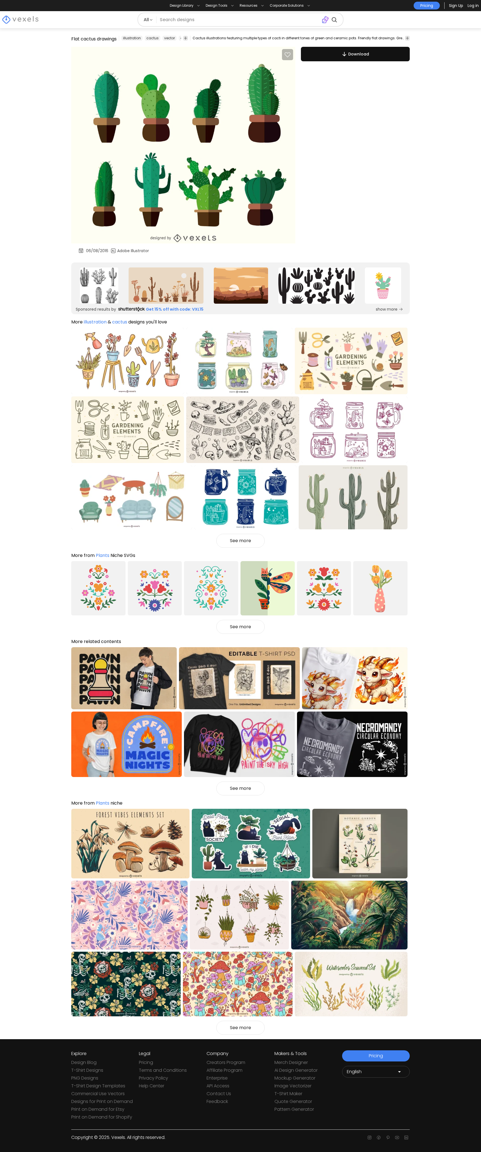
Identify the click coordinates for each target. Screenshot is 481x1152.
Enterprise (217, 1078)
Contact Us (219, 1093)
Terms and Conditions (163, 1070)
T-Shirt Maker (288, 1093)
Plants (102, 555)
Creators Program (226, 1062)
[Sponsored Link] (99, 285)
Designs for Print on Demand (102, 1101)
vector (169, 38)
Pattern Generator (294, 1109)
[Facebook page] (378, 1137)
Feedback (217, 1101)
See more (240, 540)
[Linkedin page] (406, 1137)
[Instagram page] (369, 1137)
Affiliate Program (224, 1070)
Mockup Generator (294, 1078)
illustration (132, 38)
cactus (152, 38)
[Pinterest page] (387, 1137)
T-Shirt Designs (87, 1070)
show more (386, 309)
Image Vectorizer (292, 1086)
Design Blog (84, 1062)
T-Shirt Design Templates (98, 1086)
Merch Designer (291, 1062)
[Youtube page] (397, 1137)
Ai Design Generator (296, 1070)
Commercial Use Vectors (98, 1093)
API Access (218, 1086)
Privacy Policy (153, 1078)
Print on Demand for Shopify (101, 1117)
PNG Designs (84, 1078)
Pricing (146, 1062)
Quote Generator (293, 1101)
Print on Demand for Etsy (97, 1109)
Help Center (151, 1086)
